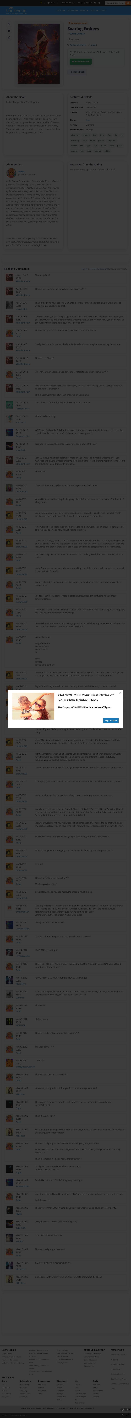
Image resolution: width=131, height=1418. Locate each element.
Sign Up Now (111, 720)
